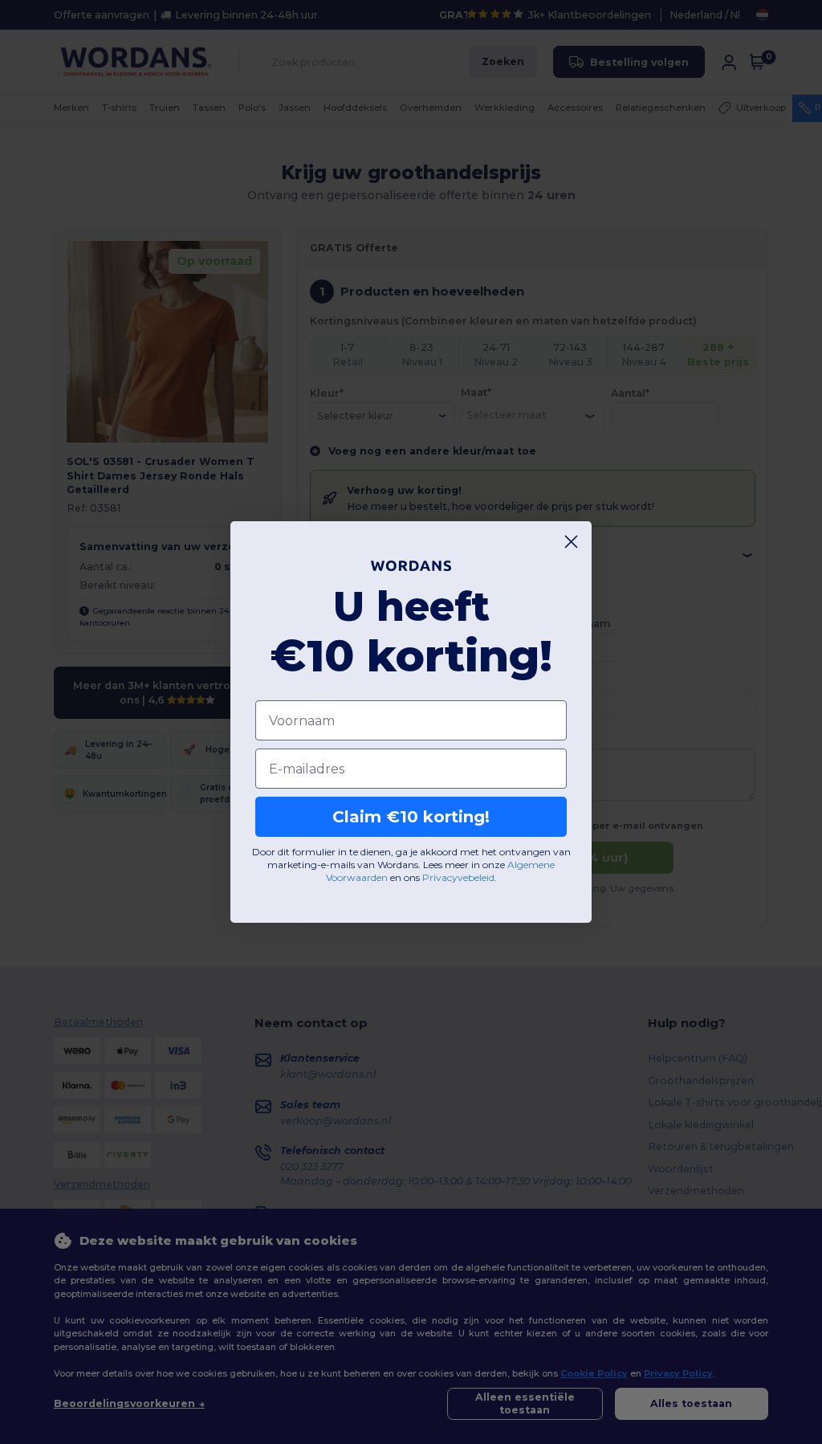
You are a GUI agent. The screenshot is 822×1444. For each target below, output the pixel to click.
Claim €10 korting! (411, 816)
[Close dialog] (571, 542)
